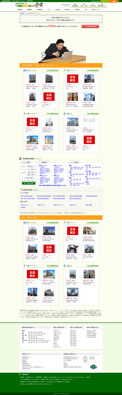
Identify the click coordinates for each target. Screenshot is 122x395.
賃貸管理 (85, 360)
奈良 (83, 174)
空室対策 (85, 356)
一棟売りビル (56, 175)
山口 (99, 173)
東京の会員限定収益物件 (27, 196)
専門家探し (77, 9)
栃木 (81, 168)
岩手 (90, 178)
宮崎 (71, 185)
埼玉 (82, 167)
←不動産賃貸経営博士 (6, 1)
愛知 (71, 179)
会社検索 (57, 9)
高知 (96, 174)
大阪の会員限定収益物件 (43, 198)
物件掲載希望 (39, 377)
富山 (90, 167)
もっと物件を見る (52, 70)
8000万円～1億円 (44, 181)
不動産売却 (39, 9)
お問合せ (88, 377)
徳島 (87, 174)
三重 (80, 179)
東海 (70, 177)
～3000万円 (42, 177)
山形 (99, 178)
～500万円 (42, 167)
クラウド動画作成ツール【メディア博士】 (29, 379)
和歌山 (71, 175)
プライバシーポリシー (79, 377)
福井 (96, 167)
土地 (54, 341)
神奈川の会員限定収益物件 (75, 196)
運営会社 (22, 377)
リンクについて (69, 377)
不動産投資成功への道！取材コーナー (71, 356)
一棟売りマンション (58, 165)
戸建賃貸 (55, 185)
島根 (90, 173)
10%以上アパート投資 (91, 330)
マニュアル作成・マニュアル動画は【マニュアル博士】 (57, 381)
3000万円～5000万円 (45, 178)
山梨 (99, 167)
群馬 (71, 170)
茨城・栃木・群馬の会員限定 (28, 198)
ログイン (104, 1)
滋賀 (80, 174)
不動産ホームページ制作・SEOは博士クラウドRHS (32, 381)
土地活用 (85, 361)
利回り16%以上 (73, 345)
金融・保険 (92, 358)
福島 (87, 180)
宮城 (93, 178)
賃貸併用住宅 (49, 185)
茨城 (78, 168)
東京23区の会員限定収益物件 (44, 196)
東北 (86, 176)
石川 (93, 167)
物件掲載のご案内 (95, 1)
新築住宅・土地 (61, 185)
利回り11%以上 (73, 336)
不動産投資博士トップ (26, 356)
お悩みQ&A (67, 9)
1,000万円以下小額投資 (91, 333)
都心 (79, 167)
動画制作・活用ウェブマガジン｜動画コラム (51, 379)
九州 (70, 181)
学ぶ (86, 9)
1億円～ (42, 183)
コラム (49, 9)
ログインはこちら (66, 4)
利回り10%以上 (73, 335)
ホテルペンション (57, 346)
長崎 (77, 183)
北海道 (87, 182)
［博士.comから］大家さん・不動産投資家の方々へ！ (33, 366)
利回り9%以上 (73, 333)
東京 (71, 167)
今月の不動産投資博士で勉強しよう (70, 358)
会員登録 (114, 1)
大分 (83, 183)
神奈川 (71, 168)
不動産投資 (22, 13)
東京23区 (75, 167)
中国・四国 (88, 171)
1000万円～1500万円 (45, 170)
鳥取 (87, 173)
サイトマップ (61, 377)
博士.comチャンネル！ (68, 379)
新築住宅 (55, 343)
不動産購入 (29, 9)
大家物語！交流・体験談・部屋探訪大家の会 (72, 366)
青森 (87, 178)
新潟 (87, 167)
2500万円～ (42, 173)
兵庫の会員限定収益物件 (59, 198)
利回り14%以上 (73, 341)
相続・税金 (92, 356)
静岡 (77, 179)
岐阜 (74, 179)
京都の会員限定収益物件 (75, 198)
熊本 (80, 183)
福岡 (71, 183)
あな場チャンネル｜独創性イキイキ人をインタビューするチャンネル (35, 383)
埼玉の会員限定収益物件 (59, 196)
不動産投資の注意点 (26, 368)
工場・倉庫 (56, 345)
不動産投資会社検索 (26, 365)
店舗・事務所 (42, 185)
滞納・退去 (85, 358)
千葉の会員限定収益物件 (91, 196)
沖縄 (78, 185)
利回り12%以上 (73, 338)
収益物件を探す (25, 358)
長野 (87, 169)
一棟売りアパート (43, 175)
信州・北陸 (88, 165)
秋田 (96, 178)
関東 (70, 165)
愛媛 (93, 174)
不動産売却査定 (25, 363)
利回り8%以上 (73, 331)
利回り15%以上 (73, 343)
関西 (70, 172)
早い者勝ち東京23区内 (91, 336)
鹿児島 (74, 185)
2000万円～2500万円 (45, 171)
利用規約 (46, 377)
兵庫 (74, 174)
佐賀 (74, 183)
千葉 (75, 168)
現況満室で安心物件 (91, 331)
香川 (90, 174)
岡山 (93, 173)
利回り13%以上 (73, 340)
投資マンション (43, 165)
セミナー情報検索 (67, 360)
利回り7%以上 (73, 330)
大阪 (71, 174)
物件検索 (20, 9)
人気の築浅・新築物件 (91, 335)
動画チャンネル (96, 9)
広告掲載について (30, 377)
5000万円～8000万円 (45, 180)
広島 (96, 173)
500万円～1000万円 (44, 168)
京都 (77, 174)
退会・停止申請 (52, 377)
